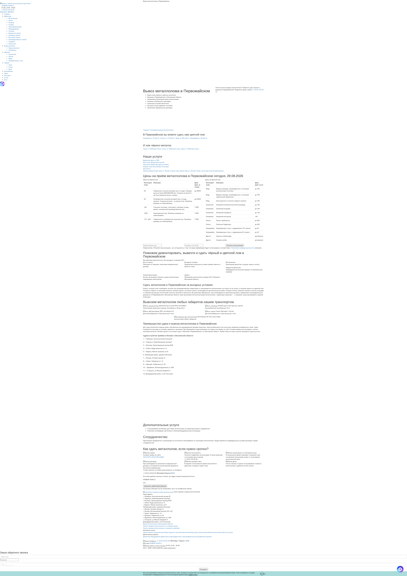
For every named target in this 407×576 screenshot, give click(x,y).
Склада (11, 25)
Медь (10, 58)
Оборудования (13, 29)
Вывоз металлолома (215, 532)
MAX (172, 473)
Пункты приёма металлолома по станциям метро (160, 526)
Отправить (203, 569)
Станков (11, 31)
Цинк (10, 69)
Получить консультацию (235, 245)
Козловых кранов (14, 35)
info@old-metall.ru (8, 5)
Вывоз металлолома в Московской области (158, 524)
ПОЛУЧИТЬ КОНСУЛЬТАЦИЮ (153, 457)
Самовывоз (12, 50)
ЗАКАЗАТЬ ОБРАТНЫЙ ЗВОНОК (155, 486)
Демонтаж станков (180, 536)
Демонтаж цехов (193, 536)
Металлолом (12, 18)
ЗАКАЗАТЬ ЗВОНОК (7, 12)
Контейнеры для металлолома (196, 532)
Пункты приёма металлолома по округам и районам (161, 528)
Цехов (10, 20)
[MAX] (2, 85)
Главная (7, 14)
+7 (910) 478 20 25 (163, 541)
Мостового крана (14, 37)
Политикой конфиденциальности (242, 248)
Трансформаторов (14, 27)
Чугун (10, 65)
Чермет (6, 63)
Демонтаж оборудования (151, 536)
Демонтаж (7, 16)
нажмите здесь (192, 574)
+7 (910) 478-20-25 (7, 10)
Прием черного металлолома (153, 532)
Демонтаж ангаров (167, 536)
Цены (6, 73)
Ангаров (11, 22)
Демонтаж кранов (205, 536)
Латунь (10, 56)
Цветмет (7, 52)
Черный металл (13, 48)
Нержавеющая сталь (15, 61)
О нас (6, 77)
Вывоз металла (9, 46)
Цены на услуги (227, 532)
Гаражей (11, 41)
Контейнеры (8, 71)
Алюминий (12, 54)
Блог (5, 80)
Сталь (10, 67)
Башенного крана (14, 33)
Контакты (7, 75)
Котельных (12, 44)
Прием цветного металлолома (174, 532)
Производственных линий (17, 39)
